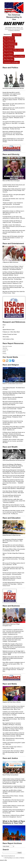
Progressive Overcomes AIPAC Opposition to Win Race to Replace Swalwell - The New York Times (14, 99)
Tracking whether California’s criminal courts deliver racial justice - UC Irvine (13, 806)
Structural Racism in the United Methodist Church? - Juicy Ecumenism (13, 398)
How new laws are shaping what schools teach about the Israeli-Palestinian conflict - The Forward (14, 232)
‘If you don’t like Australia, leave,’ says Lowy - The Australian (14, 199)
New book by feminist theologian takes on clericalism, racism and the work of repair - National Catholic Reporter (13, 403)
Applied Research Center (9, 329)
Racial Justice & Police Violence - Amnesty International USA (13, 796)
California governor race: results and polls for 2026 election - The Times (14, 108)
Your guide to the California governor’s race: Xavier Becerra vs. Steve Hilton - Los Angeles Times (13, 123)
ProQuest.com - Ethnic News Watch (11, 331)
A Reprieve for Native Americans (10, 262)
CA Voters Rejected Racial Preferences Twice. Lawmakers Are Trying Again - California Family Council (13, 584)
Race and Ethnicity (9, 47)
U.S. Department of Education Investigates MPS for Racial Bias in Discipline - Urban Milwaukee (13, 541)
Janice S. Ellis (3, 860)
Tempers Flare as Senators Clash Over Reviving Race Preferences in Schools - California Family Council (12, 578)
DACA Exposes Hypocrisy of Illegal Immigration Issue (11, 624)
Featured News (17, 34)
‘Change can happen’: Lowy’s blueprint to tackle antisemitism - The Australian (13, 203)
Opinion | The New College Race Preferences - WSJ (14, 554)
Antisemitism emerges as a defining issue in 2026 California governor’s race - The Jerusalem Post (13, 212)
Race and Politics (8, 53)
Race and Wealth (19, 56)
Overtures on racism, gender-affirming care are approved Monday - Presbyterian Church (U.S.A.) (14, 417)
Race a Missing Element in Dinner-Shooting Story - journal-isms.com (13, 739)
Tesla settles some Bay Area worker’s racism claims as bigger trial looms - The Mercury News (13, 670)
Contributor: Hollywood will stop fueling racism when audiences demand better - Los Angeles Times (13, 287)
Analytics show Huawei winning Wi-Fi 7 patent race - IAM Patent (14, 743)
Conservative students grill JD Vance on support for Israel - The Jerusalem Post (12, 221)
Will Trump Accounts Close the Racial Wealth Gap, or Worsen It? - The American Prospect (13, 476)
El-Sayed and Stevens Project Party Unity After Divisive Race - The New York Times (14, 128)
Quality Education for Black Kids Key (11, 535)
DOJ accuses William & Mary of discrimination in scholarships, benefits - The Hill (14, 550)
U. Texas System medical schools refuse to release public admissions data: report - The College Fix (13, 569)
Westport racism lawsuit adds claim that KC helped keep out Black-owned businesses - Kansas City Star (13, 658)
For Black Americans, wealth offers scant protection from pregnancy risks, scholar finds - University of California (14, 501)
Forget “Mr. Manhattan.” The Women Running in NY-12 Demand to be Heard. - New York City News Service (14, 719)
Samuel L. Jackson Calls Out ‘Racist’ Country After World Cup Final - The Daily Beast (13, 278)
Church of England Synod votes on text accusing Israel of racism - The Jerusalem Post (14, 412)
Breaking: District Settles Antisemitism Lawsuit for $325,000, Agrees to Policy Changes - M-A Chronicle (14, 190)
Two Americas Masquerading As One (14, 17)
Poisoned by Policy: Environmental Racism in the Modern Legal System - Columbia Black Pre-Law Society (14, 811)
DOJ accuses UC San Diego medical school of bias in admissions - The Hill (14, 563)
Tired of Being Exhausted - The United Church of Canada (14, 388)
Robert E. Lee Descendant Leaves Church (13, 383)
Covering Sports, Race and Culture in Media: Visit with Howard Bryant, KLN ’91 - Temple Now (13, 752)
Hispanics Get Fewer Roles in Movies (12, 702)
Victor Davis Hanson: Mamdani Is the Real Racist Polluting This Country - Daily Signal (13, 492)
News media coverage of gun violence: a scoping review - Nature (12, 747)
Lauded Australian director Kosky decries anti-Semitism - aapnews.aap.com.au (14, 185)
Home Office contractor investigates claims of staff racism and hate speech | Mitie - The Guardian (14, 664)
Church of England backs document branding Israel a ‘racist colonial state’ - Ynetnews (14, 408)
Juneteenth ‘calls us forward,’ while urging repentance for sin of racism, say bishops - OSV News (13, 441)
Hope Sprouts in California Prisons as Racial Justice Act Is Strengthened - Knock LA (13, 816)
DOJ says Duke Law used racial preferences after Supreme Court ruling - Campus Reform (13, 545)
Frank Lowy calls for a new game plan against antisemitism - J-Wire (14, 195)
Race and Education (9, 41)
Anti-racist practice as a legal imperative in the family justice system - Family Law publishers (14, 787)
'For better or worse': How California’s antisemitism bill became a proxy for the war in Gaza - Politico (14, 226)
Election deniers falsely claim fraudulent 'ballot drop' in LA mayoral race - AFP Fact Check (14, 112)
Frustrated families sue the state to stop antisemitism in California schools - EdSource (14, 217)
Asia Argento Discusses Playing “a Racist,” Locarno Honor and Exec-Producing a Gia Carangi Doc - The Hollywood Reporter (13, 268)
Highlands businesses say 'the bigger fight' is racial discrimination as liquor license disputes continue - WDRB (14, 653)
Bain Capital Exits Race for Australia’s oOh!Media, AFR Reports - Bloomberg (12, 724)
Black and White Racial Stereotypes (11, 180)
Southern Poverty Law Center (10, 334)
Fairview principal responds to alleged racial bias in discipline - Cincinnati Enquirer (13, 573)
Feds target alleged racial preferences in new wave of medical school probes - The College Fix (13, 559)
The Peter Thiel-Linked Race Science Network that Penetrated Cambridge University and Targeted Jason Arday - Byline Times (13, 708)
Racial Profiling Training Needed (10, 774)
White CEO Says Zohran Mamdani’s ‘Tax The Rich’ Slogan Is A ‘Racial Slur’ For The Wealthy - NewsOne (14, 506)
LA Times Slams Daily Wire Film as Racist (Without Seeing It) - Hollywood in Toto (13, 282)
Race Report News (8, 59)
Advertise (5, 348)
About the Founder (7, 346)
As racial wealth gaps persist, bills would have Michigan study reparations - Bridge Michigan (14, 487)
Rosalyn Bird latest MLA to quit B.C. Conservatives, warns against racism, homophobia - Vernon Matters (12, 94)
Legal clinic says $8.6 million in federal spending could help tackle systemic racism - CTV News (13, 792)
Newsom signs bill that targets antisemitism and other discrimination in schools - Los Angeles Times (13, 238)
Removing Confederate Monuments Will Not (13, 88)
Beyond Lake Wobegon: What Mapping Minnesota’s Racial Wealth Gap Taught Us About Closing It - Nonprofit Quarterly (13, 466)
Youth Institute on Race (8, 339)
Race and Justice (8, 50)
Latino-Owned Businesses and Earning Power (14, 460)
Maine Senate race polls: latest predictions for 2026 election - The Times (14, 104)
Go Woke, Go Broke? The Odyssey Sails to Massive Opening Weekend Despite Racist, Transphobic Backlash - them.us (13, 273)
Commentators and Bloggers (11, 62)
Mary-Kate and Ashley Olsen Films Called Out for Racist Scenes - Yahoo (14, 292)
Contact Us (5, 349)
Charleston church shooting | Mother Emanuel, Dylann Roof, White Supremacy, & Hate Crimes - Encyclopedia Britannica (14, 393)
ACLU (4, 324)
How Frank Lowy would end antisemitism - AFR (13, 207)
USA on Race (6, 336)
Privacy (4, 353)
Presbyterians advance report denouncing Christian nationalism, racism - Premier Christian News (13, 423)
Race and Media (19, 50)
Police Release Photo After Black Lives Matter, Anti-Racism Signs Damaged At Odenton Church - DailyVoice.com (14, 428)
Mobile (4, 351)
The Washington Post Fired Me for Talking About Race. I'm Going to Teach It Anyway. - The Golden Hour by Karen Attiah (13, 729)
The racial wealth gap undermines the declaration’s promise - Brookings (12, 496)
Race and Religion (8, 56)
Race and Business (9, 37)
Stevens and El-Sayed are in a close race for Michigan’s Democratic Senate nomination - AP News (13, 140)
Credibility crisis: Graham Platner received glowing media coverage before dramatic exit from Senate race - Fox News (13, 713)
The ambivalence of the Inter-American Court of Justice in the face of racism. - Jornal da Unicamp (13, 801)
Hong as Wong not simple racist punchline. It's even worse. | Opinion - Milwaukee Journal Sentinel (14, 118)
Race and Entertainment (10, 44)
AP (3, 327)
